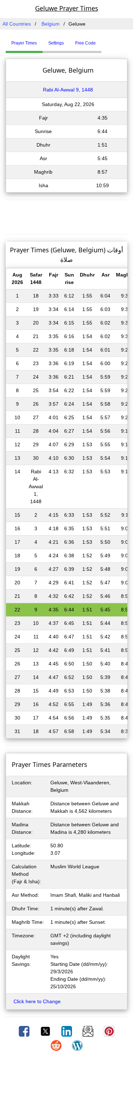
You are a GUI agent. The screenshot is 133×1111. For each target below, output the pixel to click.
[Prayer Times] (103, 40)
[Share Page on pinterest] (109, 1031)
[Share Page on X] (46, 1031)
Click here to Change (37, 1001)
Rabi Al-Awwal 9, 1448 (68, 90)
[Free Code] (110, 40)
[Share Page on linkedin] (67, 1031)
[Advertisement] (66, 216)
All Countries (16, 24)
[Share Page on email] (88, 1031)
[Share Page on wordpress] (77, 1045)
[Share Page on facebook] (24, 1031)
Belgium (50, 24)
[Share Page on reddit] (56, 1045)
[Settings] (107, 40)
